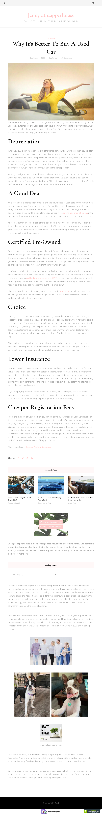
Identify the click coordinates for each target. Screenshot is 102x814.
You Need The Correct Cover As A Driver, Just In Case (80, 499)
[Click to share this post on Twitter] (23, 458)
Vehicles (51, 38)
